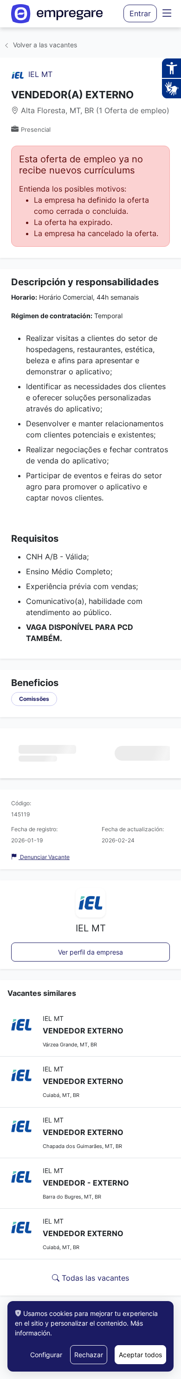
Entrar (140, 13)
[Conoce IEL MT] (17, 74)
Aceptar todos (140, 1355)
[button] (167, 14)
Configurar (46, 1355)
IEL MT (40, 74)
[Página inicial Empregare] (57, 14)
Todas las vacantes (94, 1278)
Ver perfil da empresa (90, 952)
